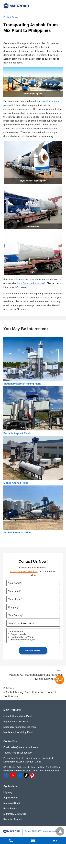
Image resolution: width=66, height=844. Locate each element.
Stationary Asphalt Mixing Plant (22, 383)
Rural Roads (10, 808)
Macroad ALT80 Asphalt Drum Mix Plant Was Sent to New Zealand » (36, 676)
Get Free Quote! (59, 679)
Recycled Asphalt (12, 819)
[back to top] (60, 831)
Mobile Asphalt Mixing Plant (18, 732)
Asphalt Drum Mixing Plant (17, 716)
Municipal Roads (12, 803)
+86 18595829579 (22, 752)
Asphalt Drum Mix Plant (17, 532)
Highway (8, 792)
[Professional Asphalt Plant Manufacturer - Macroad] (16, 6)
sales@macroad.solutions (24, 571)
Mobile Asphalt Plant (15, 482)
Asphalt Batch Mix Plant (16, 721)
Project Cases (10, 17)
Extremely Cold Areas (14, 813)
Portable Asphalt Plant (16, 433)
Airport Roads (10, 797)
